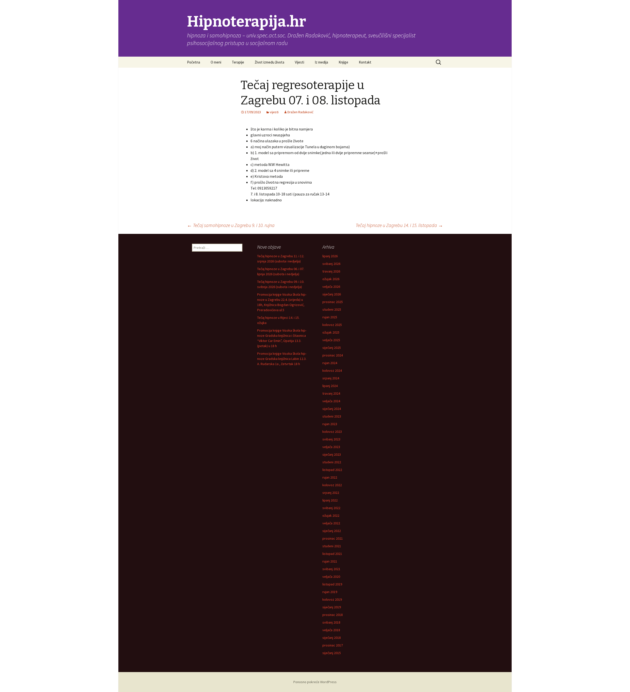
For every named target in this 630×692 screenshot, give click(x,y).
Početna (193, 62)
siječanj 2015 (331, 653)
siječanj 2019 (331, 607)
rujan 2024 (329, 363)
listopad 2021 (332, 553)
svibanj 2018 (331, 622)
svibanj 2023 (331, 439)
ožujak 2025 (330, 332)
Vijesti (299, 62)
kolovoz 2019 (332, 599)
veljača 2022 (331, 523)
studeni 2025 (331, 309)
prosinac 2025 (332, 302)
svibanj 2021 (331, 569)
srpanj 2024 (330, 378)
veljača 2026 (331, 286)
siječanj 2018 (331, 637)
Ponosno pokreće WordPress (315, 682)
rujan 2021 (329, 561)
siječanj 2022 (331, 531)
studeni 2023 (331, 416)
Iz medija (321, 62)
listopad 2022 (332, 469)
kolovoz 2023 (332, 431)
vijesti (274, 112)
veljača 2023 (331, 447)
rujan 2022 (329, 477)
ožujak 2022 (330, 515)
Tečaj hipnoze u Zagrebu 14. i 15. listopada (399, 225)
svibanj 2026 (331, 263)
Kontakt (365, 62)
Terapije (238, 62)
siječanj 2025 (331, 347)
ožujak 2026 (330, 279)
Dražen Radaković (300, 112)
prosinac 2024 (332, 355)
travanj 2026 (331, 271)
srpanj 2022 (330, 492)
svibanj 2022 (331, 508)
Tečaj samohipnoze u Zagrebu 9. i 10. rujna (231, 225)
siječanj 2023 (331, 454)
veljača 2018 (331, 630)
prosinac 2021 (332, 538)
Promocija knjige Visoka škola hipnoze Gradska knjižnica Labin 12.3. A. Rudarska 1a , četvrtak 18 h (281, 358)
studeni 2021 (331, 546)
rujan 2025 (329, 317)
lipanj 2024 (330, 386)
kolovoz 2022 (332, 485)
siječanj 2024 (331, 408)
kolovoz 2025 (332, 324)
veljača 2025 (331, 340)
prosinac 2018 (332, 614)
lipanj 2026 (330, 256)
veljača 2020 (331, 576)
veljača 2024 (331, 401)
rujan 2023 (329, 424)
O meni (216, 62)
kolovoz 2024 (332, 370)
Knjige (343, 62)
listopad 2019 (332, 584)
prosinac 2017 (332, 645)
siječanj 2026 (331, 294)
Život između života (269, 62)
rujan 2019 (329, 592)
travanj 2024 (331, 393)
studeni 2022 (331, 462)
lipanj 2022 (330, 500)
